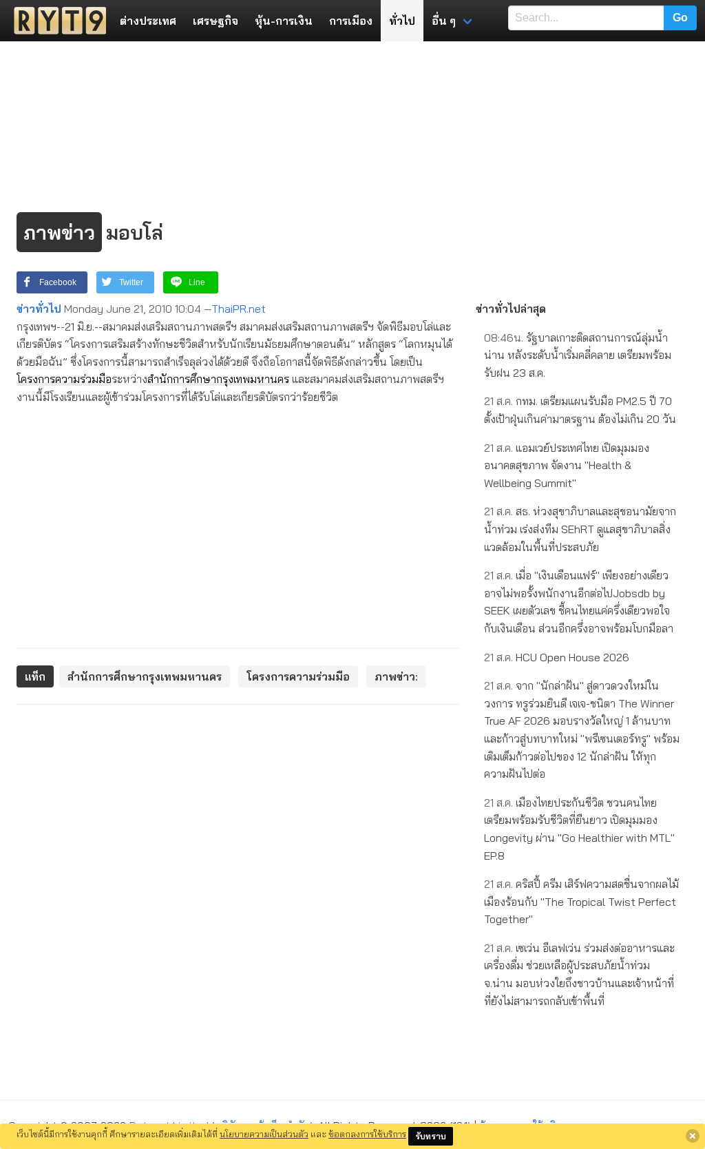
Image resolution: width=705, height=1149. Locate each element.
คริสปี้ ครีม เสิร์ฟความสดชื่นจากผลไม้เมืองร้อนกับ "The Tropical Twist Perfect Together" (581, 901)
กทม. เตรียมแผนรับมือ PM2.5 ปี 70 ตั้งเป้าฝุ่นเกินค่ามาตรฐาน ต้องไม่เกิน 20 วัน (580, 410)
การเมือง (350, 21)
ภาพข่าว (59, 232)
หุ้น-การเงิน (284, 21)
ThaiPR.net (238, 308)
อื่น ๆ (444, 21)
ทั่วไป (402, 21)
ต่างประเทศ (148, 21)
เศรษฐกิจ (215, 21)
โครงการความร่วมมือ (64, 379)
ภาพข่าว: (396, 676)
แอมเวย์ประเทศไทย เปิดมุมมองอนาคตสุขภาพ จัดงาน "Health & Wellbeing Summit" (566, 465)
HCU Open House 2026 (556, 657)
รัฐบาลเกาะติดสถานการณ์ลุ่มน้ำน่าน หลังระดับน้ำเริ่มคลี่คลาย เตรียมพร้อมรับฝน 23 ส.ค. (577, 355)
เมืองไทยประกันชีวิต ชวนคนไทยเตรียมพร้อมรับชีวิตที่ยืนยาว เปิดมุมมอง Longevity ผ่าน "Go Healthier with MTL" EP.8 (579, 829)
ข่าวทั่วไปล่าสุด (511, 308)
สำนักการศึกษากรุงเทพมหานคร (218, 379)
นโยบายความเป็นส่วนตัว (264, 1133)
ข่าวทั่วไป (39, 308)
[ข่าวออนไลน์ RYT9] (56, 20)
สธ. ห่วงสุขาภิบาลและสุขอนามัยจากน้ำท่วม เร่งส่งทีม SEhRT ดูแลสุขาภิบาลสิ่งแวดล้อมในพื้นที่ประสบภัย (580, 528)
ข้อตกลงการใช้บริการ (367, 1133)
